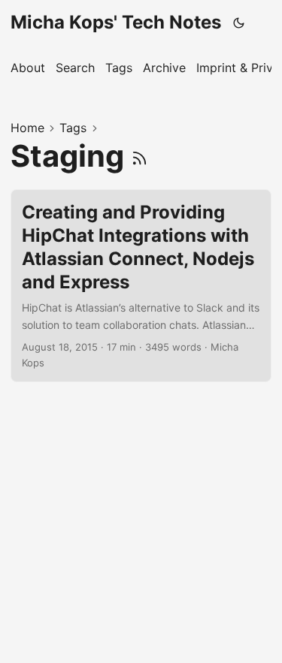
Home (27, 127)
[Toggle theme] (239, 22)
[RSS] (139, 155)
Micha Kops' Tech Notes (116, 22)
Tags (72, 127)
